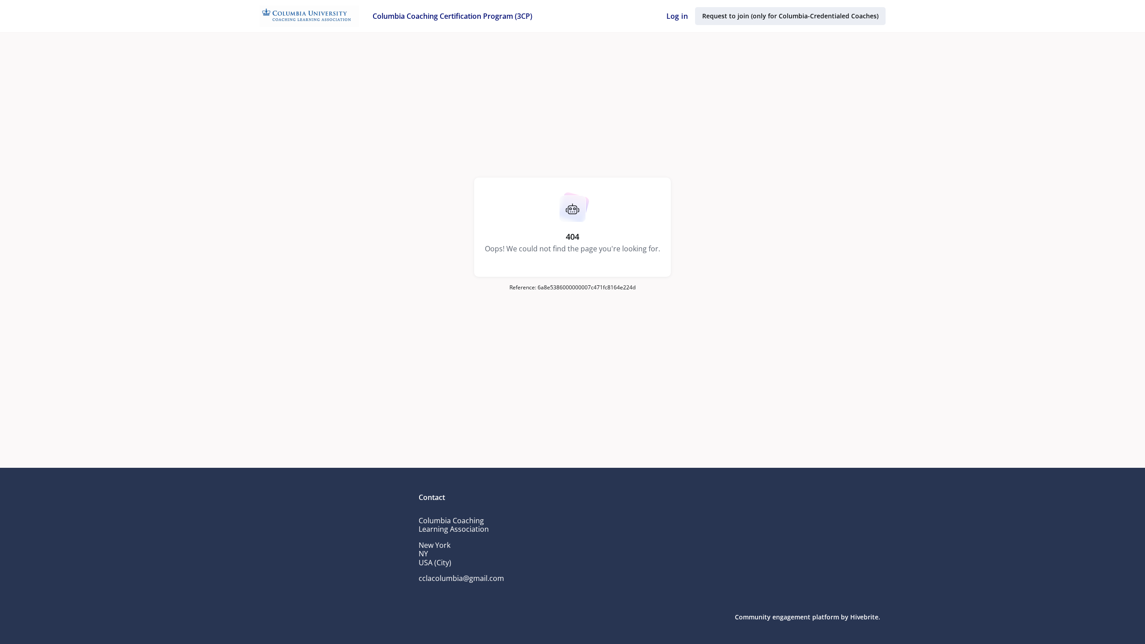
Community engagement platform (787, 617)
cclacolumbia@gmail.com (461, 578)
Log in (677, 16)
